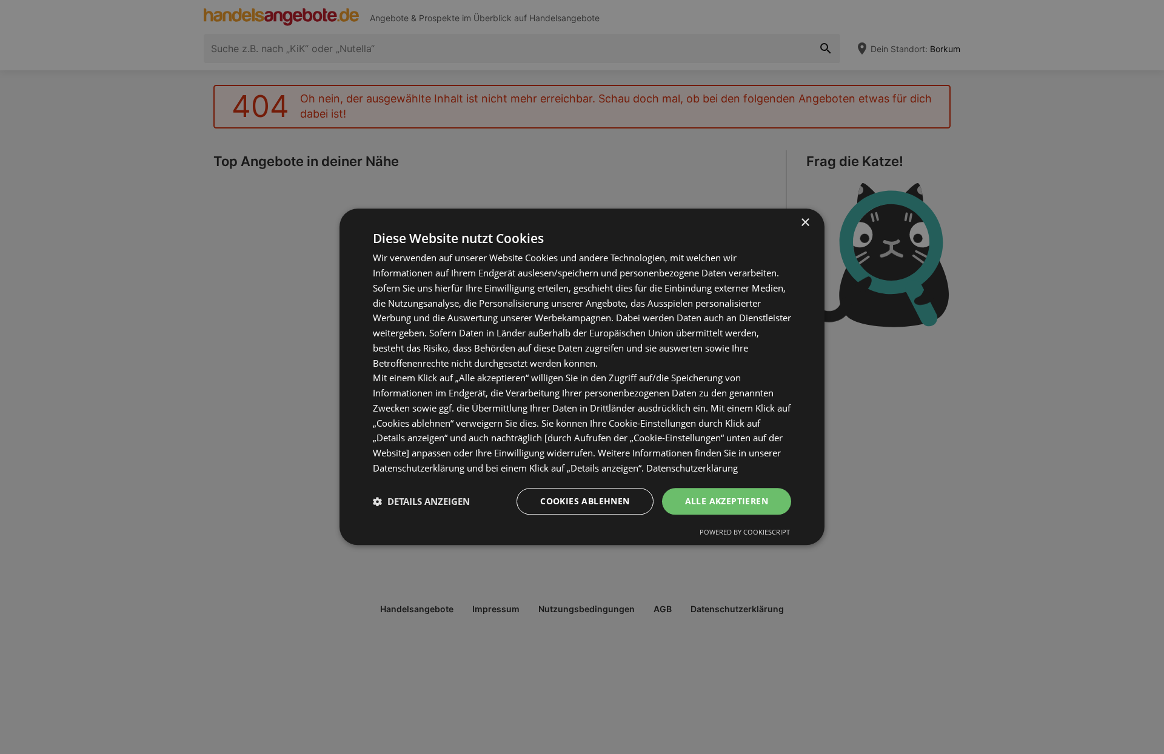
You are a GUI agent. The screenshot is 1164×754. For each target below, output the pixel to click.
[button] (421, 501)
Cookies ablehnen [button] (584, 501)
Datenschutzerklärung (692, 468)
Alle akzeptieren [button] (726, 501)
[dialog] (582, 377)
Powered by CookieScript (745, 532)
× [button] (804, 222)
